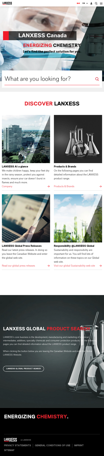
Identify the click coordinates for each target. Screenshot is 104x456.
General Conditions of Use (52, 445)
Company (26, 151)
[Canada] (78, 3)
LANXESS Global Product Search (23, 369)
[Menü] (101, 3)
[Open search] (96, 3)
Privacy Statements (17, 445)
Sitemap (9, 450)
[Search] (97, 79)
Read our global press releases (26, 231)
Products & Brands (78, 151)
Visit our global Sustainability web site (78, 231)
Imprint (79, 445)
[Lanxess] (12, 440)
